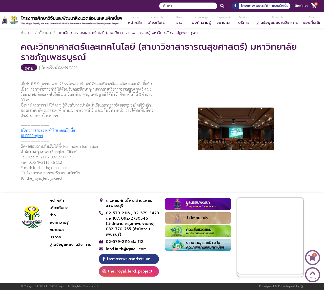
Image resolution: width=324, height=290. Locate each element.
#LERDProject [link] (32, 135)
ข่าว (53, 215)
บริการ (55, 237)
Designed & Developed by (279, 286)
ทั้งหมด (45, 32)
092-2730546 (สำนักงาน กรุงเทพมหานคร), (131, 221)
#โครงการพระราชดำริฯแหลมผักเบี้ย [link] (48, 130)
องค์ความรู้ (59, 222)
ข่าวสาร (26, 32)
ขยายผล (57, 230)
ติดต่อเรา (301, 6)
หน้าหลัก (57, 200)
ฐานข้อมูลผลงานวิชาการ (70, 244)
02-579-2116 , (119, 213)
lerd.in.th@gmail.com (126, 249)
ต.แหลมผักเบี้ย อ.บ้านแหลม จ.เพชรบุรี (129, 203)
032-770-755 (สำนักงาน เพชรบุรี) (128, 231)
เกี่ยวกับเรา (59, 208)
